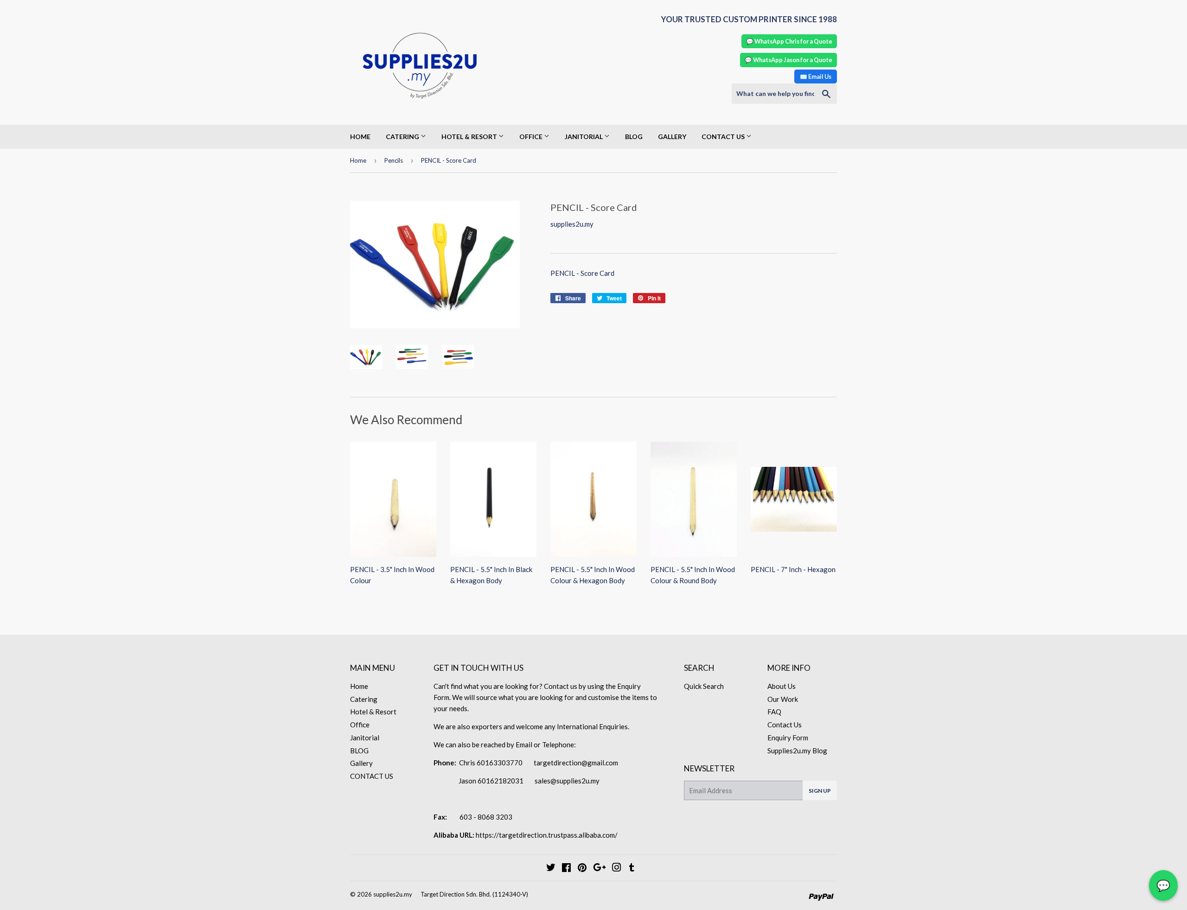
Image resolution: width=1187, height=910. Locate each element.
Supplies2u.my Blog (797, 750)
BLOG (634, 136)
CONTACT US (724, 136)
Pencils (393, 160)
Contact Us (784, 724)
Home (360, 136)
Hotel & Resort (469, 136)
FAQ (774, 711)
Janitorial (584, 136)
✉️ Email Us (815, 76)
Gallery (672, 136)
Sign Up (820, 790)
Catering (403, 136)
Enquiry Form (787, 737)
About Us (781, 686)
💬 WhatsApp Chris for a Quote (789, 41)
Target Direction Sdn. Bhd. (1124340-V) (474, 894)
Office (531, 136)
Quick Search (704, 686)
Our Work (782, 699)
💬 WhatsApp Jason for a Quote (788, 60)
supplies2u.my (392, 894)
